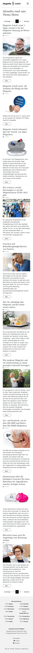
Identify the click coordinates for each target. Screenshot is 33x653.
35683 (24, 619)
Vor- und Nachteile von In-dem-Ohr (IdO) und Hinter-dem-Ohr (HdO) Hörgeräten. (15, 423)
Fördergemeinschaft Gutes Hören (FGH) (16, 633)
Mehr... (7, 80)
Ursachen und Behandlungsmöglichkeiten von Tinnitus (15, 246)
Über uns (7, 648)
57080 (24, 604)
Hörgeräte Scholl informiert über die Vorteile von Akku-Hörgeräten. (15, 132)
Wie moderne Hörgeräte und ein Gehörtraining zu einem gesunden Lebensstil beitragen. (16, 363)
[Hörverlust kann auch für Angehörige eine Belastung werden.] (16, 554)
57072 (9, 604)
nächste (26, 21)
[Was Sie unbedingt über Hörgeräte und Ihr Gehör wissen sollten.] (16, 321)
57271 (9, 609)
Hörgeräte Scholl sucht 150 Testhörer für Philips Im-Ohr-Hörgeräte (15, 88)
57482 (9, 619)
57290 (24, 609)
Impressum (18, 648)
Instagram (17, 638)
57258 (24, 616)
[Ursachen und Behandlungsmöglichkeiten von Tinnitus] (16, 263)
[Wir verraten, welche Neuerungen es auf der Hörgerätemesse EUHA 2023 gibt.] (16, 209)
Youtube (17, 640)
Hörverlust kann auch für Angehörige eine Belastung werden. (15, 538)
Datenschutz (25, 648)
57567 (9, 611)
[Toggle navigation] (27, 3)
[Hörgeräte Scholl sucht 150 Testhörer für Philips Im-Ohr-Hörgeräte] (16, 105)
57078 (9, 606)
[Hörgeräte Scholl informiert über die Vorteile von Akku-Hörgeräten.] (16, 148)
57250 (24, 606)
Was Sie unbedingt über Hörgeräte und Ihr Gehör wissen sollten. (13, 304)
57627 (9, 616)
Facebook (17, 643)
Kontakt (12, 648)
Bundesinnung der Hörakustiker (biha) (17, 631)
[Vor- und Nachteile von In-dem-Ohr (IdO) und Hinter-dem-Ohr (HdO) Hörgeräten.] (16, 439)
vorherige (7, 21)
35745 (24, 621)
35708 (9, 621)
